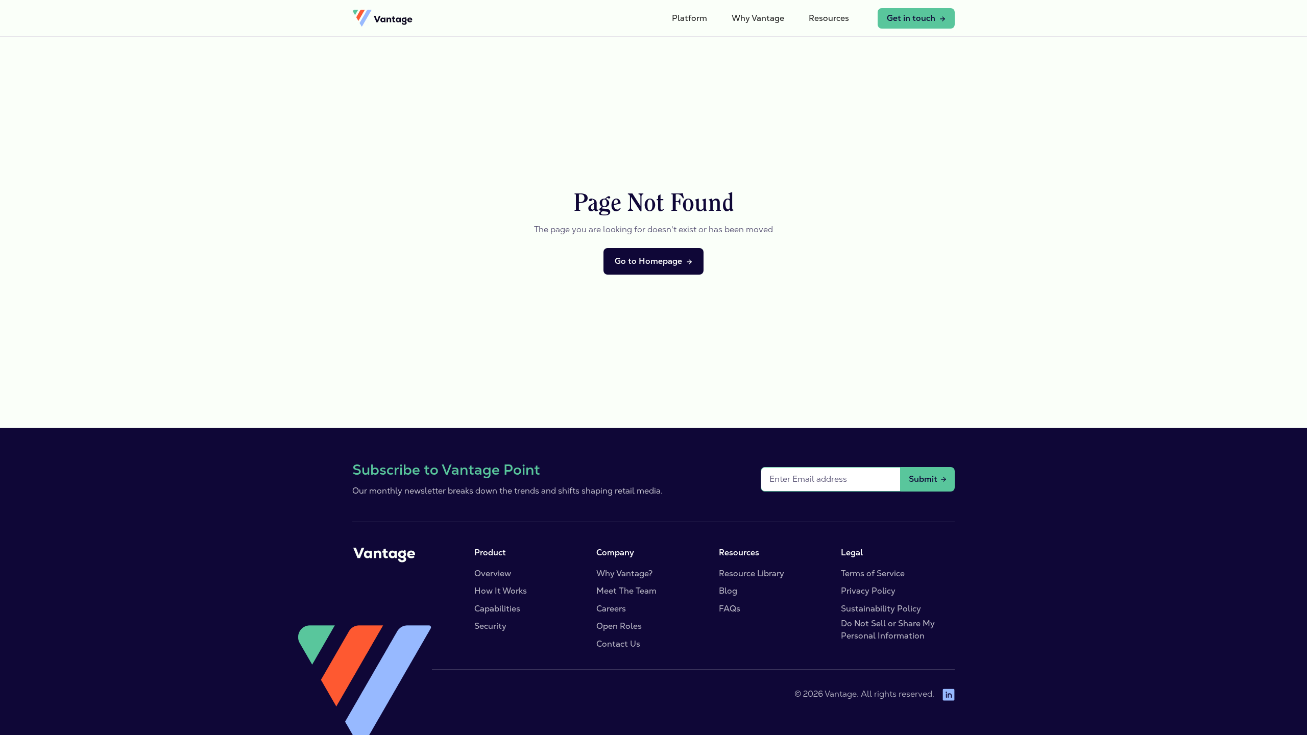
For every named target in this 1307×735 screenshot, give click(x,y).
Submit (923, 479)
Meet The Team (626, 590)
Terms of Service (873, 573)
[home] (382, 18)
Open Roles (619, 626)
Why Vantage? (624, 573)
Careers (611, 608)
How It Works (500, 590)
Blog (728, 590)
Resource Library (751, 573)
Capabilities (497, 608)
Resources (829, 18)
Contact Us (618, 644)
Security (490, 626)
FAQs (729, 608)
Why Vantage (758, 18)
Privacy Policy (868, 590)
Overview (492, 573)
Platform (689, 18)
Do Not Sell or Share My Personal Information (888, 629)
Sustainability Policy (881, 608)
